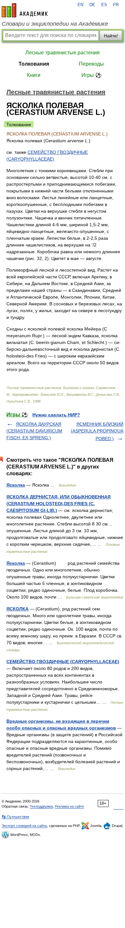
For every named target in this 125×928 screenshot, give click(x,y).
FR (116, 5)
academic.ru (25, 10)
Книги (33, 75)
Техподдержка (41, 806)
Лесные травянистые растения (62, 52)
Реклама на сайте (69, 806)
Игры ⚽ (91, 75)
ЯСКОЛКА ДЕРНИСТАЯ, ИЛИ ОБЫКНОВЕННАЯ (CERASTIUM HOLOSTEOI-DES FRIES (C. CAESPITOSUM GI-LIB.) (58, 503)
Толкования (34, 64)
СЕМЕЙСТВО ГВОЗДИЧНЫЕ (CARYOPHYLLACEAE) (62, 661)
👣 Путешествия (15, 817)
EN (80, 5)
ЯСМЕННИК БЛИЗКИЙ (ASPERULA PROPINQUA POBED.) (97, 431)
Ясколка (15, 484)
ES (104, 5)
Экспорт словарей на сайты (24, 826)
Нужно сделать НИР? (56, 414)
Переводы (91, 64)
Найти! (111, 35)
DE (92, 5)
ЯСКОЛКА (17, 608)
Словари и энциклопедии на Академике (55, 24)
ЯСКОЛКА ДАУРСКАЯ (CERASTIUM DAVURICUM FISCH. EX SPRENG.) (34, 431)
